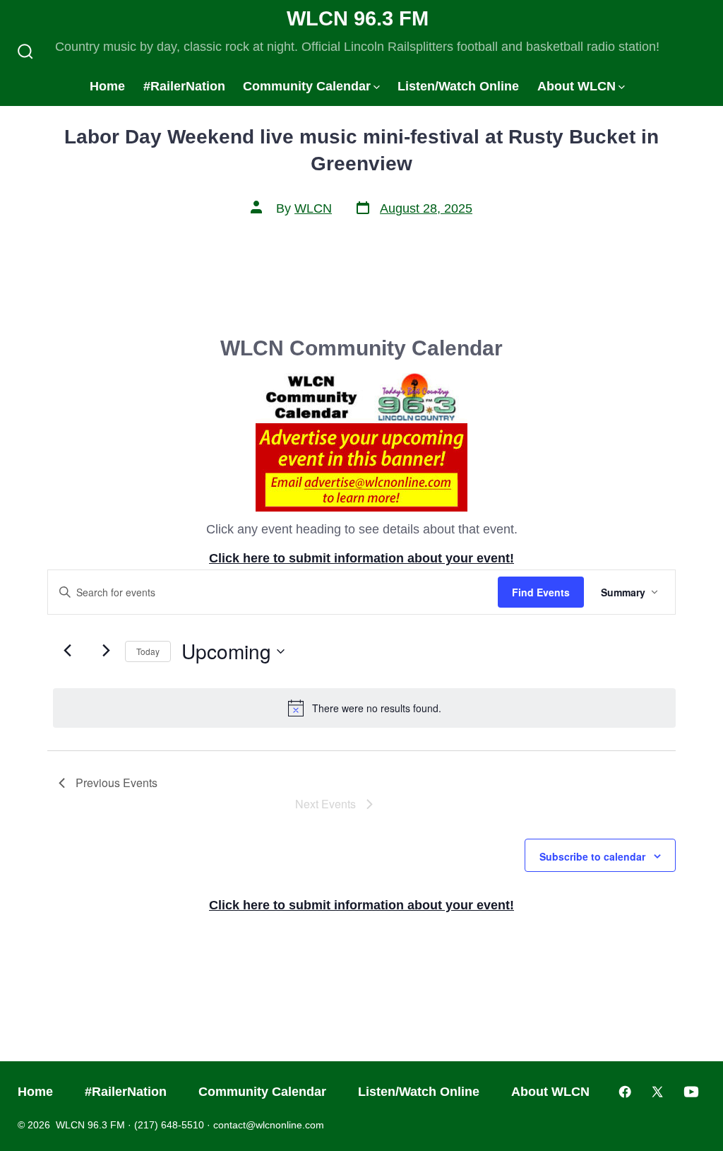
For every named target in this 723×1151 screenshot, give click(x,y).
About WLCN (576, 86)
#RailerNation (184, 86)
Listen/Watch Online (458, 86)
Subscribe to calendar (592, 856)
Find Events (541, 592)
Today (148, 651)
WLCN (313, 208)
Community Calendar (307, 86)
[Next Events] (105, 650)
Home (107, 86)
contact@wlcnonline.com (268, 1125)
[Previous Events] (67, 650)
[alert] (364, 708)
